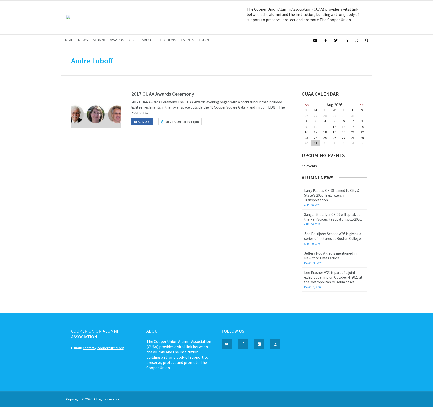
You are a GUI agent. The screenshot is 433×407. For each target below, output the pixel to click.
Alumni (99, 40)
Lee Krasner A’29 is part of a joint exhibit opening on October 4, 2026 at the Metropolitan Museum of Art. (333, 277)
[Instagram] (356, 40)
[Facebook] (325, 40)
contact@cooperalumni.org (103, 348)
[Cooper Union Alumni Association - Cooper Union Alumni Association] (68, 18)
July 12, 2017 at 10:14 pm (182, 122)
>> (361, 104)
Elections (167, 40)
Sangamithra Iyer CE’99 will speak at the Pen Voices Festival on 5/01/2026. (333, 217)
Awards (117, 40)
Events (187, 40)
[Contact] (315, 40)
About (147, 40)
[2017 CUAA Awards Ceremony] (96, 109)
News (83, 40)
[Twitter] (336, 40)
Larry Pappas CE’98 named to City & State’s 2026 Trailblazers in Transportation (331, 195)
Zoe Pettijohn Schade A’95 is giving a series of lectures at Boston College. (333, 236)
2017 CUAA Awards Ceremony (162, 94)
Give (133, 40)
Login (204, 40)
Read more (142, 122)
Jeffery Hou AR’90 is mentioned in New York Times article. (330, 255)
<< (307, 104)
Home (68, 40)
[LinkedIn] (346, 40)
